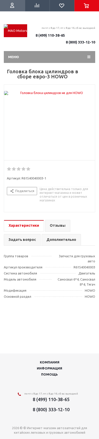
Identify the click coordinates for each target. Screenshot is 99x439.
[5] (28, 169)
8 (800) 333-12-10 (80, 42)
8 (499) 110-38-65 (50, 35)
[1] (9, 169)
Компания (49, 362)
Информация (49, 368)
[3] (18, 169)
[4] (23, 169)
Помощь (49, 374)
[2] (14, 169)
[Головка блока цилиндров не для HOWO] (49, 93)
